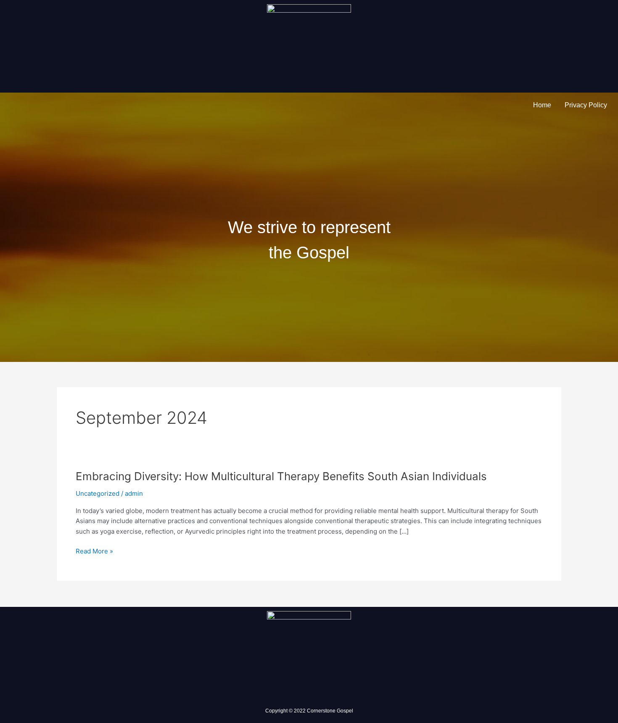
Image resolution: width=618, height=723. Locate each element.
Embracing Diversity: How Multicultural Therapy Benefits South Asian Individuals (281, 476)
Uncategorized (97, 493)
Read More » (94, 551)
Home (542, 105)
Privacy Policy (586, 105)
